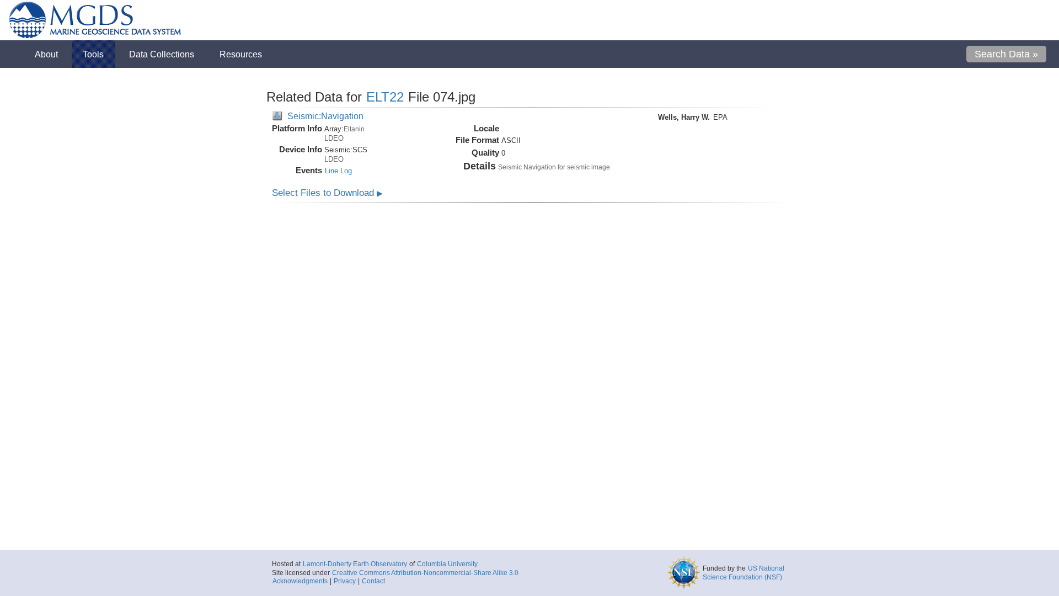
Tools (93, 54)
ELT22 (385, 96)
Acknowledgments (300, 581)
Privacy (345, 581)
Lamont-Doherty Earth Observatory (355, 564)
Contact (373, 581)
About (46, 54)
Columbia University (447, 564)
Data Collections (161, 54)
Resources (241, 54)
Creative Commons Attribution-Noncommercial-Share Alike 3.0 (425, 573)
